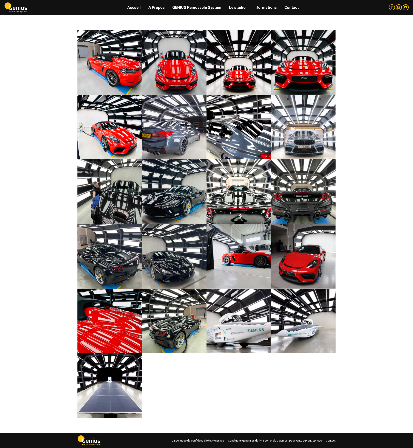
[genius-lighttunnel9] (109, 62)
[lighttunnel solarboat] (109, 385)
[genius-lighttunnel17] (174, 191)
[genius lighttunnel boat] (238, 321)
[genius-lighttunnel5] (109, 127)
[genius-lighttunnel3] (238, 127)
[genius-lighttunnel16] (238, 191)
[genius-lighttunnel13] (174, 256)
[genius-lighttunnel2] (303, 127)
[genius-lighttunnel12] (238, 256)
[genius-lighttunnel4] (174, 127)
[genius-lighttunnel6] (303, 62)
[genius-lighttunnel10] (109, 321)
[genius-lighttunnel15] (303, 191)
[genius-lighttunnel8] (174, 62)
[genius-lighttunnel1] (174, 321)
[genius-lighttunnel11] (303, 256)
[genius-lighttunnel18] (109, 191)
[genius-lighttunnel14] (109, 256)
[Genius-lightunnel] (303, 321)
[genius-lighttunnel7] (238, 62)
